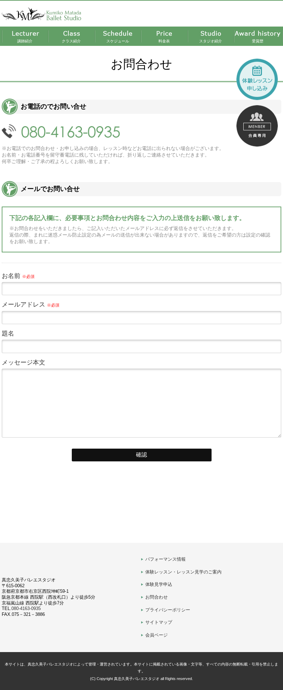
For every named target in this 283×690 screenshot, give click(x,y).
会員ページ (156, 635)
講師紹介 (24, 41)
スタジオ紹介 (210, 41)
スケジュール (117, 41)
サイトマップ (158, 622)
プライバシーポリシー (167, 609)
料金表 (164, 41)
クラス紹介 (71, 41)
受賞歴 (257, 41)
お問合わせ (156, 597)
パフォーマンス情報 (165, 559)
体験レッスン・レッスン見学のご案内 (183, 571)
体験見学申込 (158, 584)
